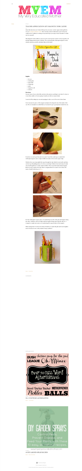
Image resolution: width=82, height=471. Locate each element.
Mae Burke (44, 465)
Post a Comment (32, 454)
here (41, 169)
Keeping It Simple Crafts (35, 31)
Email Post (31, 271)
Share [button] (12, 24)
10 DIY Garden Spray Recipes (37, 452)
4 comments (31, 400)
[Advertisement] (47, 319)
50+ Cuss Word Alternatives (37, 398)
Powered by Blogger (42, 462)
